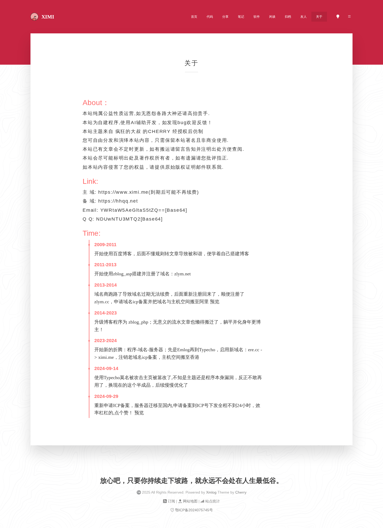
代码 (210, 17)
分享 (225, 17)
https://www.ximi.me (123, 192)
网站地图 (190, 501)
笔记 (241, 17)
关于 (319, 17)
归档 (288, 17)
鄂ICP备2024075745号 (194, 510)
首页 (194, 17)
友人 (303, 17)
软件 (257, 17)
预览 (214, 301)
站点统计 (212, 501)
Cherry (240, 492)
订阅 (171, 501)
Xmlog (211, 492)
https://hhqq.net (118, 201)
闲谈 (272, 17)
